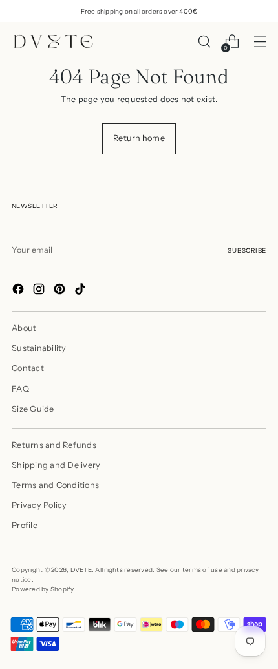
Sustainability (39, 348)
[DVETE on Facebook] (19, 290)
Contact (28, 368)
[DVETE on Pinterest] (61, 290)
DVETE (81, 569)
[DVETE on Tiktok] (81, 290)
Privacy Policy (39, 505)
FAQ (20, 389)
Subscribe (247, 250)
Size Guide (33, 409)
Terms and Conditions (55, 485)
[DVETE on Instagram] (40, 290)
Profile (24, 525)
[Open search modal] (204, 41)
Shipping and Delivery (56, 465)
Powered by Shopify (43, 589)
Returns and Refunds (54, 445)
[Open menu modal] (259, 41)
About (24, 328)
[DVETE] (54, 41)
